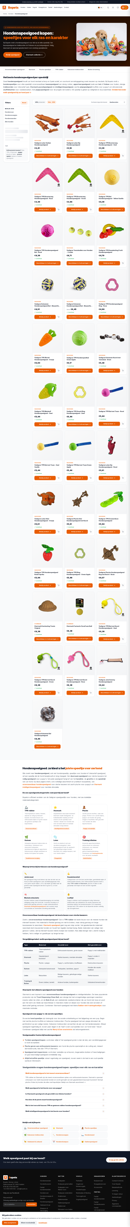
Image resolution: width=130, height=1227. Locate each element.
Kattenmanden (63, 1199)
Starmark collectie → (34, 55)
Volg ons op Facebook (11, 1193)
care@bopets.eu (22, 1189)
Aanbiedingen (116, 1197)
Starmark (32, 69)
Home (5, 14)
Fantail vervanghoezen (99, 1209)
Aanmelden (31, 1204)
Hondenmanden (10, 118)
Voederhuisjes (81, 1189)
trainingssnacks (97, 853)
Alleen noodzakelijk (28, 1223)
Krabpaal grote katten (65, 1184)
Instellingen (43, 1223)
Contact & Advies (118, 1181)
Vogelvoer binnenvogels (80, 1185)
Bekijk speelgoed (12, 55)
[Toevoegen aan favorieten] (59, 111)
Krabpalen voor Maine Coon (63, 1188)
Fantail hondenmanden (45, 1188)
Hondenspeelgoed (46, 1202)
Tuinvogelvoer (81, 1196)
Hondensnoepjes (11, 115)
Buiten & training (94, 69)
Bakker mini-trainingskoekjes (90, 1005)
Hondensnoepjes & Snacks (46, 1197)
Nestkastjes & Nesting (83, 1193)
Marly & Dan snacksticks (62, 1029)
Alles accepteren (10, 1223)
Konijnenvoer (98, 1181)
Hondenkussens (45, 1184)
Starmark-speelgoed (51, 925)
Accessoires (98, 1187)
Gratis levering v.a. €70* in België (32, 2)
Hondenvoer (9, 112)
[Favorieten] (118, 7)
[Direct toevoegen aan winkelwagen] (123, 156)
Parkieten (79, 1181)
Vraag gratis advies (116, 1160)
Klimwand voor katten (65, 1209)
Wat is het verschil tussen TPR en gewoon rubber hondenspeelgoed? (53, 1105)
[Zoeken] (108, 7)
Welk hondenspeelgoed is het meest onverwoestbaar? (47, 1073)
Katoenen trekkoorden (76, 69)
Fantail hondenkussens (99, 1203)
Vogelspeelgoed (81, 1199)
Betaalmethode (117, 1187)
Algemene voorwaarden (116, 1205)
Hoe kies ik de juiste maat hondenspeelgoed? (43, 1100)
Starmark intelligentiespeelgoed (35, 906)
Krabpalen (61, 1181)
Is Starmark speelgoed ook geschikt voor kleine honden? (48, 1094)
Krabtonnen (62, 1196)
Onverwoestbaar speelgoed (14, 69)
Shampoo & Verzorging (44, 1209)
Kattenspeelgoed (64, 1203)
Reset (24, 102)
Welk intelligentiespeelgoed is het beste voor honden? (47, 1111)
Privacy (114, 1200)
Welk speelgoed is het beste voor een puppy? (43, 1088)
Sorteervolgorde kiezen (99, 102)
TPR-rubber (59, 69)
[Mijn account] (113, 7)
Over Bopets (116, 1184)
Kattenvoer (62, 1206)
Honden (10, 14)
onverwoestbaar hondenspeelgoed (37, 784)
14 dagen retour (117, 1194)
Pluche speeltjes (45, 69)
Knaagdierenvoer (100, 1184)
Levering (115, 1190)
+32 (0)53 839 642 (9, 1189)
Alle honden (9, 122)
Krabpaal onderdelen (65, 1193)
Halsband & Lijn (45, 1205)
